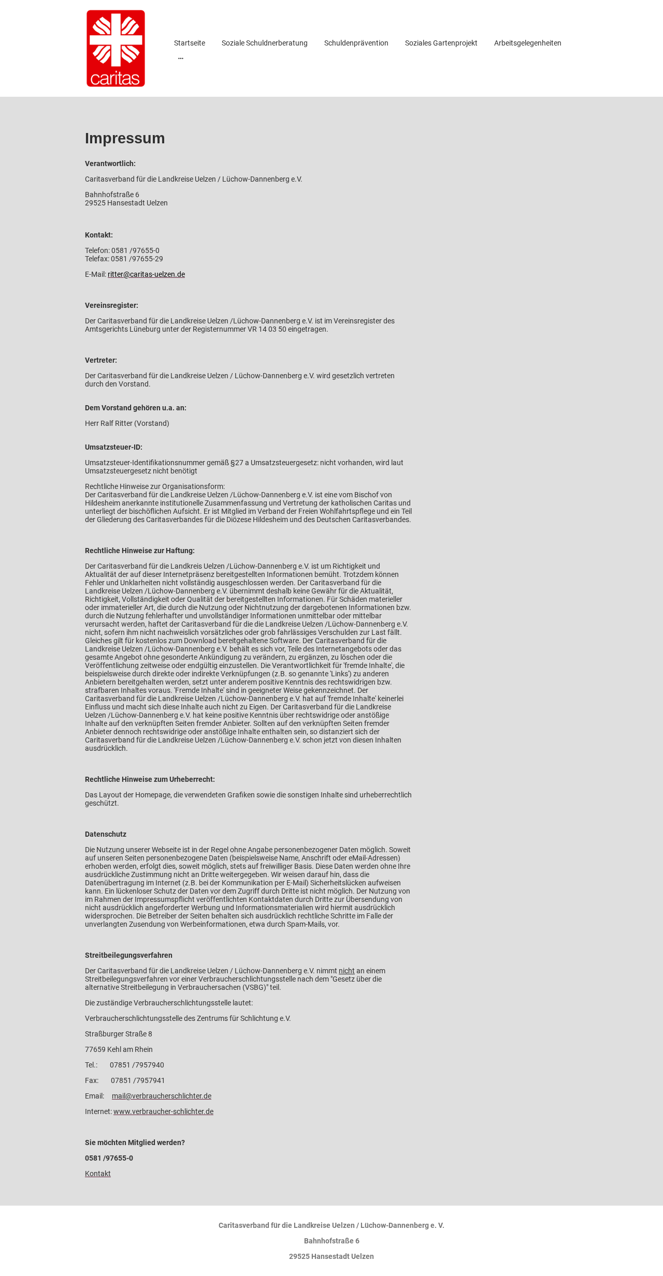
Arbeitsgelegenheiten (527, 43)
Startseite (189, 43)
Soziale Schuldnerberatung (265, 43)
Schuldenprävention (356, 43)
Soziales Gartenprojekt (441, 43)
